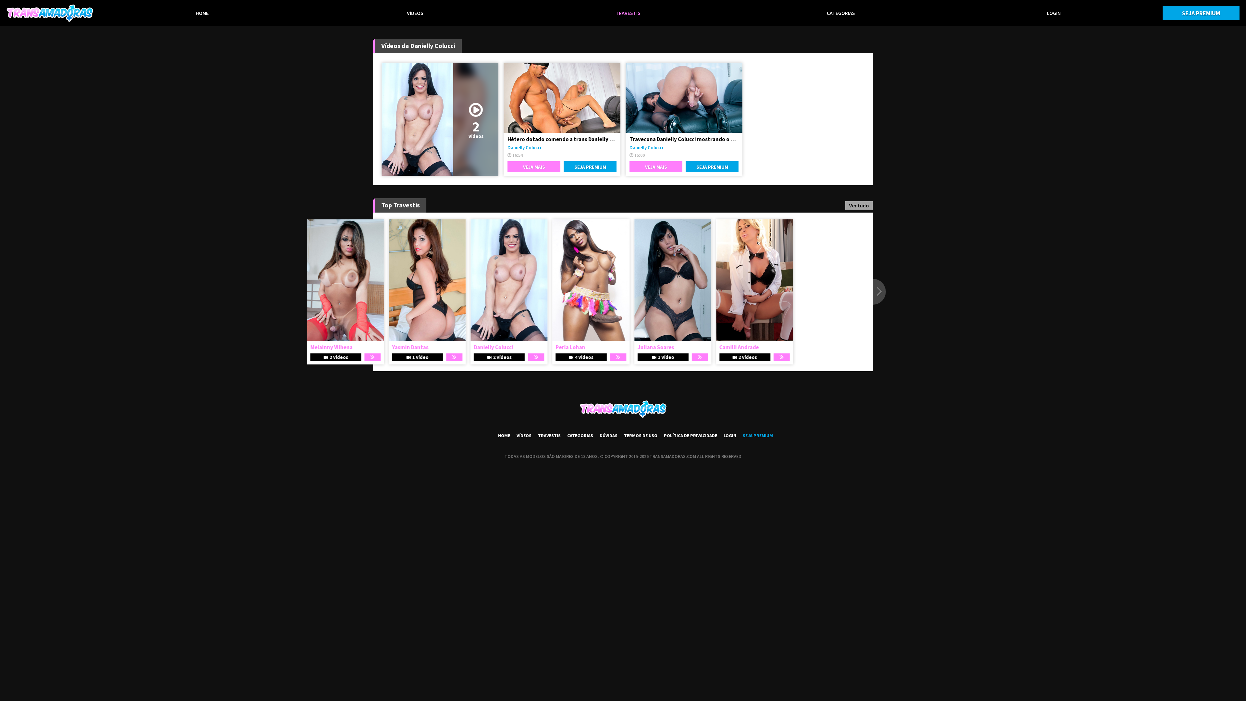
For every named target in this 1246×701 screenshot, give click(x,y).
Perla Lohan (643, 347)
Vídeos (415, 13)
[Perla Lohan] (663, 280)
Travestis (628, 13)
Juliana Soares (729, 347)
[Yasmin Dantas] (500, 280)
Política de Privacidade (690, 435)
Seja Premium (1201, 13)
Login (1054, 13)
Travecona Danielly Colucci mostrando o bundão (684, 139)
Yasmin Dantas (483, 347)
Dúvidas (608, 435)
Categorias (841, 13)
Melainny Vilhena (404, 347)
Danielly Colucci (524, 147)
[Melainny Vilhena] (418, 280)
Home (202, 13)
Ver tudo (859, 205)
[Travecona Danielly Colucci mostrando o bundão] (684, 98)
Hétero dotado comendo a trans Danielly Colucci (562, 139)
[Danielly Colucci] (582, 280)
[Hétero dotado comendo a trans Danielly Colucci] (562, 98)
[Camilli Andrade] (827, 280)
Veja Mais (534, 167)
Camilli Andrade (812, 347)
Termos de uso (640, 435)
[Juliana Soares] (745, 280)
